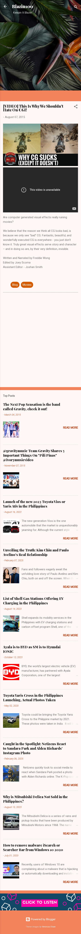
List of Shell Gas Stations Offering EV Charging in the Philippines (33, 600)
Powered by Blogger (43, 919)
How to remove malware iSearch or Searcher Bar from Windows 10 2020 (33, 847)
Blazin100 (22, 6)
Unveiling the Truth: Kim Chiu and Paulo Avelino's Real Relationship (36, 552)
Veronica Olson (49, 927)
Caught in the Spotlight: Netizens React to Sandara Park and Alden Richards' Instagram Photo (34, 748)
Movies (27, 284)
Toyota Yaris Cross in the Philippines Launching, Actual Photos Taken (33, 697)
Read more (70, 427)
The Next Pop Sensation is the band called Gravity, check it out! (31, 406)
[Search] (75, 7)
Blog (15, 284)
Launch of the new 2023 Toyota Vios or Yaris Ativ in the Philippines (34, 503)
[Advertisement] (40, 57)
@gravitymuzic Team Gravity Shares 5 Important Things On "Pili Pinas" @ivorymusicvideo (33, 455)
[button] (75, 107)
